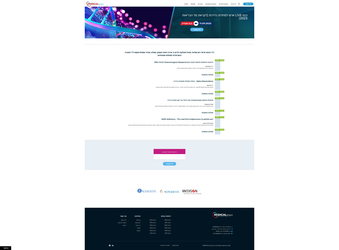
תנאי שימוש (175, 245)
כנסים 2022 (167, 220)
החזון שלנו (137, 223)
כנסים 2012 (153, 230)
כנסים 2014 (153, 225)
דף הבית (233, 4)
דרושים (124, 225)
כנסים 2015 (153, 222)
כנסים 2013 (153, 228)
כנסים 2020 (167, 225)
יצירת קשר (123, 220)
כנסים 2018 (168, 230)
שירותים (138, 220)
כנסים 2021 (168, 222)
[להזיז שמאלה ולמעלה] (1, 247)
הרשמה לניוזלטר (122, 223)
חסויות (138, 228)
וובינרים (200, 4)
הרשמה (196, 29)
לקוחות (138, 230)
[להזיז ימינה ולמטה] (2, 248)
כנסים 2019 (168, 228)
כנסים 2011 (153, 233)
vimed (193, 4)
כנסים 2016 (153, 220)
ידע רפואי (138, 225)
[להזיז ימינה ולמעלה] (2, 247)
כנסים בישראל (223, 4)
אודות (186, 4)
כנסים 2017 (168, 233)
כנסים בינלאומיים (210, 4)
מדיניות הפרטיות (165, 245)
